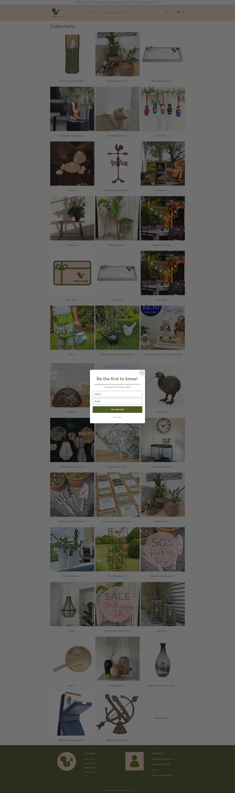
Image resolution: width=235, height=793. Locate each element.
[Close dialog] (142, 373)
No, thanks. (117, 417)
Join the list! (117, 409)
